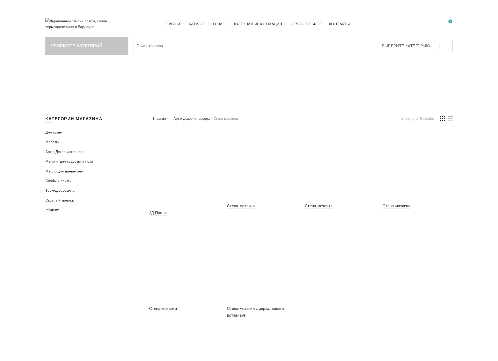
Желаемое (450, 21)
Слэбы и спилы (329, 82)
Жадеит (249, 95)
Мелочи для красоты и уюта (218, 82)
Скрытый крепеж (416, 82)
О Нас (219, 24)
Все (67, 82)
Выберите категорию (406, 46)
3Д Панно (158, 213)
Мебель (114, 82)
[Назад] (51, 83)
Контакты (339, 24)
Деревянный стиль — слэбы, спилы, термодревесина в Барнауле (236, 353)
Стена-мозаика (241, 206)
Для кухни (88, 82)
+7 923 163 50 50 (84, 6)
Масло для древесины (281, 82)
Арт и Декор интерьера (154, 82)
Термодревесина (372, 82)
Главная (173, 24)
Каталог (197, 24)
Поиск (446, 46)
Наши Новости (439, 5)
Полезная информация (257, 24)
